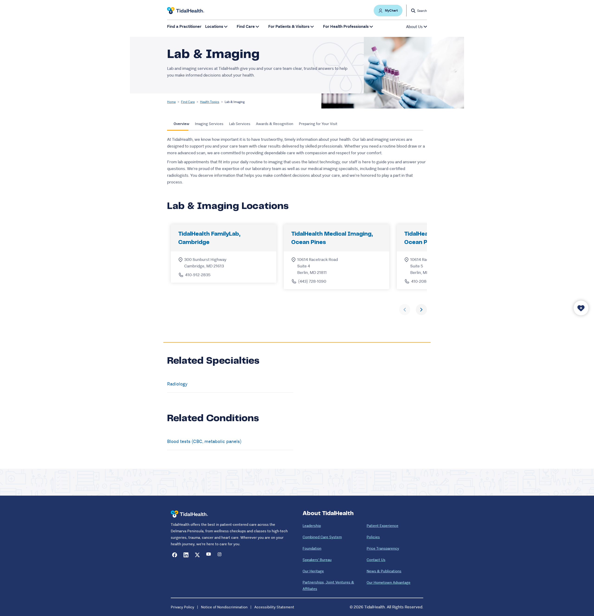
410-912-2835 (197, 275)
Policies (373, 537)
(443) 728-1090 (312, 281)
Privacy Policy (182, 607)
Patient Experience (382, 525)
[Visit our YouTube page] (209, 555)
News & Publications (384, 571)
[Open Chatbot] (581, 308)
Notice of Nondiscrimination (224, 607)
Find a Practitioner (184, 26)
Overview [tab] (181, 124)
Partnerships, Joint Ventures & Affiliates (328, 585)
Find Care (188, 102)
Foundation (312, 548)
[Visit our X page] (197, 555)
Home (171, 102)
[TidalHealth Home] (185, 10)
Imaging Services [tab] (209, 124)
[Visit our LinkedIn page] (186, 555)
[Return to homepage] (189, 514)
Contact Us (376, 560)
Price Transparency (383, 548)
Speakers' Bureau (317, 560)
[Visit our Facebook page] (174, 555)
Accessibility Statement (274, 607)
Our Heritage (313, 571)
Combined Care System (322, 537)
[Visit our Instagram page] (220, 555)
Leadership (312, 525)
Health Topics (209, 102)
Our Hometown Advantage (388, 582)
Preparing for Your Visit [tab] (318, 124)
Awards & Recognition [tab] (274, 124)
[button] (388, 10)
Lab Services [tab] (239, 124)
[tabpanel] (297, 161)
